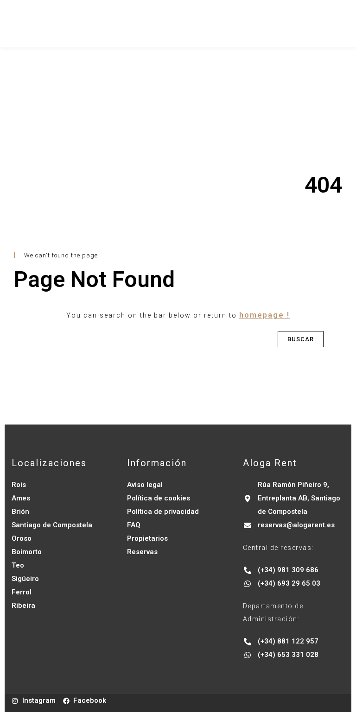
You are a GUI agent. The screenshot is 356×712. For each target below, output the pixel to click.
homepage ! (264, 315)
